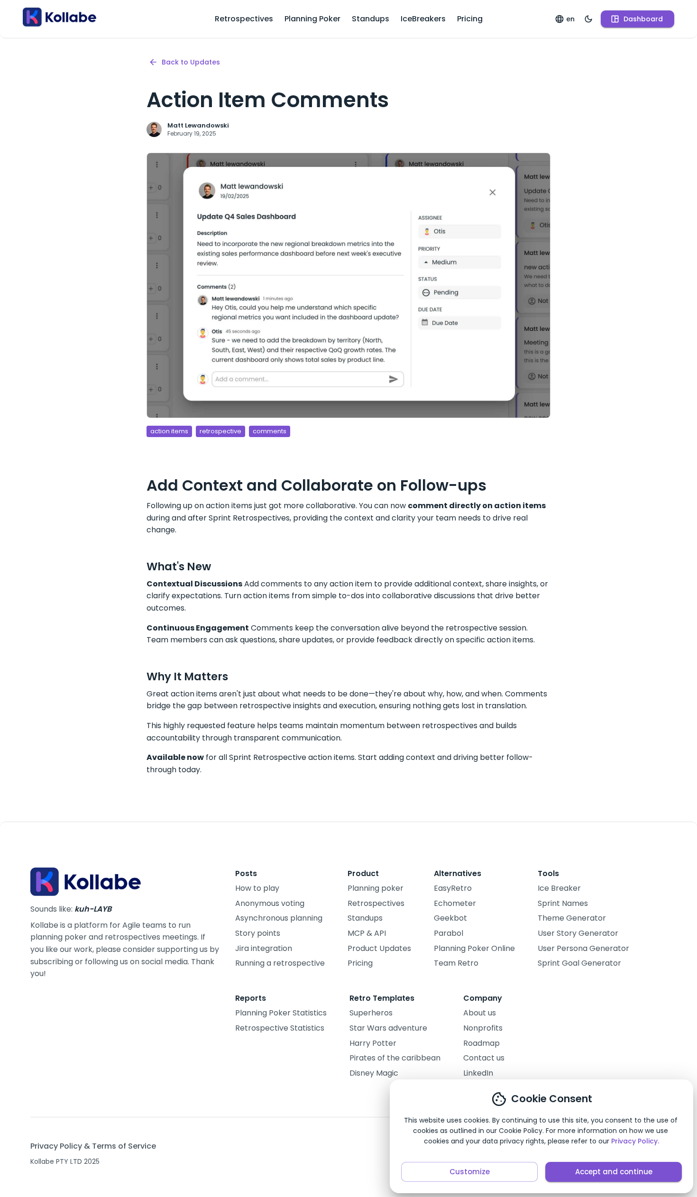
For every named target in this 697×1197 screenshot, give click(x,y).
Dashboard (643, 19)
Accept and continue (613, 1172)
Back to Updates (191, 62)
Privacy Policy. (635, 1141)
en (570, 19)
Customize (469, 1172)
